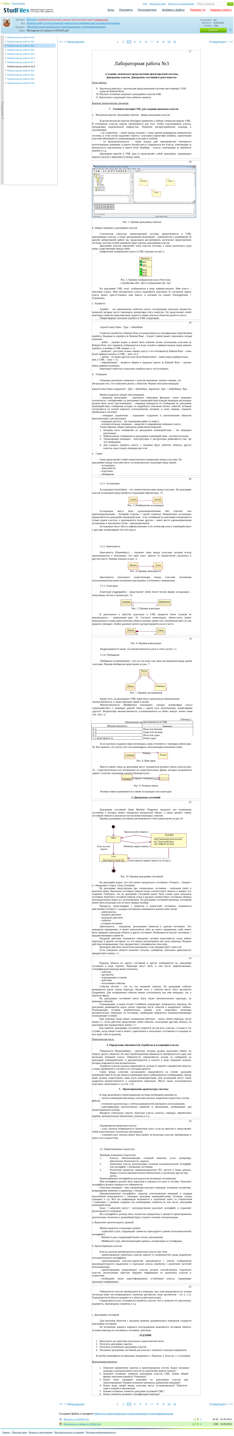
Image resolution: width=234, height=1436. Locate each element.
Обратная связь (157, 4)
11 (174, 41)
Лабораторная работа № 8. (21, 66)
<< (61, 41)
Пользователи (147, 9)
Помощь (6, 1432)
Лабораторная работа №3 (20, 45)
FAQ (145, 4)
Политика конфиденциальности (101, 1432)
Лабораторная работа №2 (20, 41)
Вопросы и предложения (181, 4)
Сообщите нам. (101, 20)
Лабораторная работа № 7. (21, 62)
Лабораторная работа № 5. (21, 54)
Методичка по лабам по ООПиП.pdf (82, 1424)
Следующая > (218, 41)
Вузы (111, 9)
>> (231, 41)
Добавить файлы (173, 9)
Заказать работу (221, 9)
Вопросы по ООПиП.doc (76, 1419)
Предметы (126, 9)
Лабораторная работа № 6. (21, 58)
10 (169, 41)
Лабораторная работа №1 (20, 37)
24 (194, 1419)
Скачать (213, 30)
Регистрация (18, 3)
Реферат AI (197, 9)
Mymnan (32, 19)
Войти (7, 3)
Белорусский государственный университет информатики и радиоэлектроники (73, 23)
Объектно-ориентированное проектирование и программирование (66, 27)
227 (194, 1424)
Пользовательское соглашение (69, 1432)
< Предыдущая (74, 41)
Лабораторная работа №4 (20, 50)
